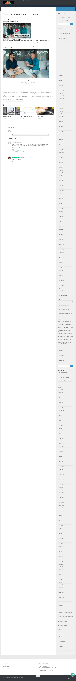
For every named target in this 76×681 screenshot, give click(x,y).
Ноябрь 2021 (61, 221)
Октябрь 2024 (61, 131)
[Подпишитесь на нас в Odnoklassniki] (71, 678)
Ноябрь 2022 (61, 190)
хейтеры (60, 343)
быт (70, 321)
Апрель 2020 (61, 270)
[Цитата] (22, 134)
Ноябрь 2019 (61, 283)
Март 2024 (61, 149)
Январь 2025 (61, 438)
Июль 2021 (61, 231)
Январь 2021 (61, 247)
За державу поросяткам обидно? (65, 41)
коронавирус (65, 327)
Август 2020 (61, 574)
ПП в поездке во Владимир (64, 35)
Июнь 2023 (61, 172)
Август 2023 (61, 167)
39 (36, 108)
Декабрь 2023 (61, 157)
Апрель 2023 (61, 177)
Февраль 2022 (61, 213)
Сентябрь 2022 (61, 195)
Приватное (61, 646)
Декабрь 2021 (61, 218)
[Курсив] (14, 134)
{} (26, 134)
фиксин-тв (60, 342)
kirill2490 (17, 150)
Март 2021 (61, 242)
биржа (63, 321)
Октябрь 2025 (61, 100)
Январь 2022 (61, 216)
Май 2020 (60, 267)
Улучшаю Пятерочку (63, 38)
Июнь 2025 (61, 111)
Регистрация (61, 350)
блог (59, 636)
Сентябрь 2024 (61, 134)
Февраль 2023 (61, 183)
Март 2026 (61, 88)
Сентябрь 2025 (61, 103)
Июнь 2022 (61, 203)
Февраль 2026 (61, 90)
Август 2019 (61, 290)
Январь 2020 (61, 277)
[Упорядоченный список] (19, 134)
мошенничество (61, 330)
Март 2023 (61, 180)
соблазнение (18, 101)
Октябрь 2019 (61, 285)
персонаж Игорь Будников (10, 101)
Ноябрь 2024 (61, 129)
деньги (60, 322)
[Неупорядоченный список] (20, 134)
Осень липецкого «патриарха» (64, 33)
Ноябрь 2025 (61, 98)
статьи (60, 651)
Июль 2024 (61, 139)
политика (64, 336)
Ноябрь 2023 (61, 159)
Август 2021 (61, 229)
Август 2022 (61, 198)
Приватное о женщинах (63, 649)
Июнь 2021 (61, 234)
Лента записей (61, 355)
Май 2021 (60, 236)
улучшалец (67, 340)
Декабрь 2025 (61, 95)
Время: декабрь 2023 (7, 116)
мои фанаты (65, 329)
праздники (70, 336)
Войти (60, 352)
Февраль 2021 (61, 244)
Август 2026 (61, 75)
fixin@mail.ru (5, 663)
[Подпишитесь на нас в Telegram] (68, 678)
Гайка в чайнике (40, 116)
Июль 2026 (61, 77)
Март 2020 (61, 272)
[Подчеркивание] (16, 134)
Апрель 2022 (61, 208)
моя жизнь (67, 330)
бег (61, 321)
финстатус (65, 342)
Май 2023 (60, 175)
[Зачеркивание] (17, 134)
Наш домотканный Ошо (63, 30)
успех (71, 340)
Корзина (16, 5)
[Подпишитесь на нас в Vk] (70, 678)
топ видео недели (66, 339)
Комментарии (31, 5)
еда (61, 324)
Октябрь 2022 (61, 193)
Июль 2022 (61, 515)
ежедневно (65, 324)
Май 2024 (60, 144)
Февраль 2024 (61, 152)
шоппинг (65, 343)
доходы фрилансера (68, 322)
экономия (22, 101)
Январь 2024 (61, 154)
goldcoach (59, 321)
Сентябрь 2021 (61, 226)
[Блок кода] (23, 134)
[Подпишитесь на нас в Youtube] (69, 678)
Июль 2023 (61, 170)
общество (60, 331)
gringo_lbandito (15, 157)
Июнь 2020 (61, 265)
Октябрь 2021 (61, 224)
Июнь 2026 (61, 80)
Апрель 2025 (61, 116)
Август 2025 (61, 106)
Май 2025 (60, 113)
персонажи (59, 336)
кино (60, 327)
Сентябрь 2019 (61, 288)
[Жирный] (13, 134)
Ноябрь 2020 (61, 252)
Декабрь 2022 (61, 188)
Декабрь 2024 (61, 126)
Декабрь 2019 (61, 280)
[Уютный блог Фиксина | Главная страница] (8, 2)
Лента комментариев (63, 357)
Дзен (59, 638)
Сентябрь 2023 (61, 165)
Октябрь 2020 (61, 254)
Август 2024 (61, 136)
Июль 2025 (61, 108)
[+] (28, 134)
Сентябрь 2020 (61, 257)
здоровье (68, 325)
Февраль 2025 (61, 121)
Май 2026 (60, 82)
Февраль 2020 (61, 275)
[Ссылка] (25, 134)
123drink (24, 151)
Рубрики (4, 5)
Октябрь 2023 (61, 162)
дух (59, 324)
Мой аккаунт (10, 5)
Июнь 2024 (61, 456)
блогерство (67, 321)
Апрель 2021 (61, 239)
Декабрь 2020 (61, 249)
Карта (42, 5)
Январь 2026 (61, 93)
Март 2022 (61, 211)
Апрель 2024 (61, 147)
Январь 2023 (61, 185)
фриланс (69, 342)
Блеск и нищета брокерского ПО (27, 116)
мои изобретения (62, 641)
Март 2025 (61, 118)
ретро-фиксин (60, 337)
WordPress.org (61, 360)
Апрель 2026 (61, 85)
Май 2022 (60, 206)
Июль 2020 (61, 262)
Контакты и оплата (23, 5)
